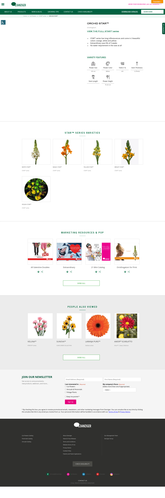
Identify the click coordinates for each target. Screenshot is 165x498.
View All (81, 283)
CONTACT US (68, 12)
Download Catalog (130, 12)
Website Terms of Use (69, 445)
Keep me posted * (73, 397)
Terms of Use (113, 412)
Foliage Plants (72, 392)
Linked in (88, 474)
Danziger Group (108, 438)
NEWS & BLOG (37, 12)
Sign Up (70, 402)
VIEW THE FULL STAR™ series (103, 31)
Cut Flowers (33, 16)
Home (25, 16)
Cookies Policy (67, 451)
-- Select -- (107, 390)
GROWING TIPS (53, 12)
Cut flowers (73, 474)
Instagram (117, 474)
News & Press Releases (69, 438)
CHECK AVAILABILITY (85, 12)
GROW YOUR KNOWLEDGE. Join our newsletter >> (145, 4)
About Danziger (67, 435)
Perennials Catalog (27, 438)
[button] (2, 4)
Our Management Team (111, 435)
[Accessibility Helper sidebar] (3, 22)
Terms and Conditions (69, 442)
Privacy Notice (125, 412)
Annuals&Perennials (55, 474)
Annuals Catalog (26, 442)
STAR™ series (42, 16)
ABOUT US (8, 12)
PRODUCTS (22, 12)
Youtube (102, 474)
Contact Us (82, 480)
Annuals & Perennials (74, 389)
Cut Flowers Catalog (27, 435)
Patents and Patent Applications (72, 454)
